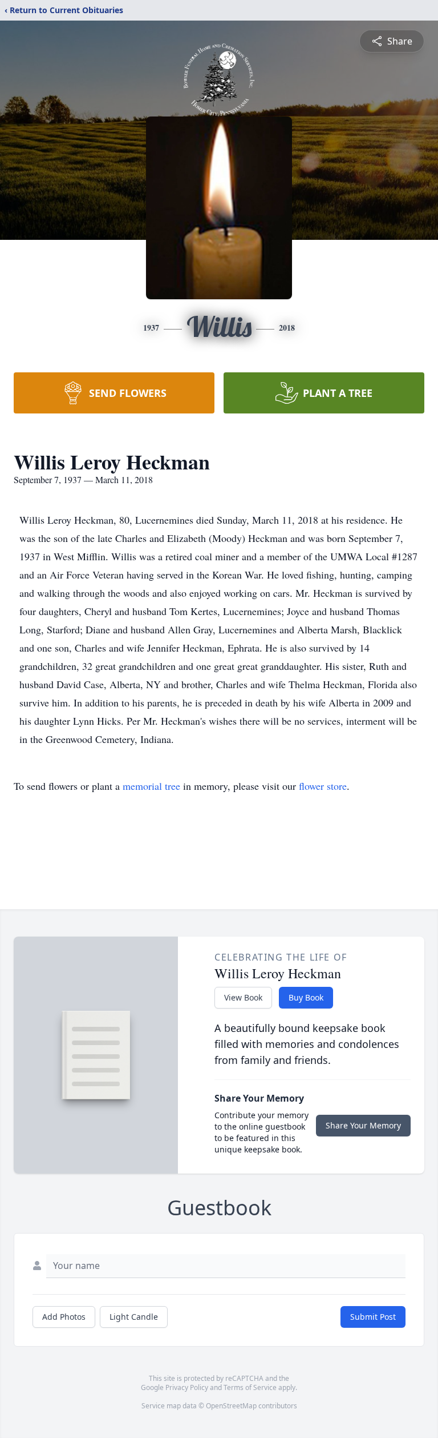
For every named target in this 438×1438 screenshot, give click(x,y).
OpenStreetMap (231, 1406)
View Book (243, 997)
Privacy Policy (186, 1387)
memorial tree (151, 786)
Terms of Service (250, 1387)
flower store (323, 786)
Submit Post (373, 1316)
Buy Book (306, 997)
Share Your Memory (363, 1125)
